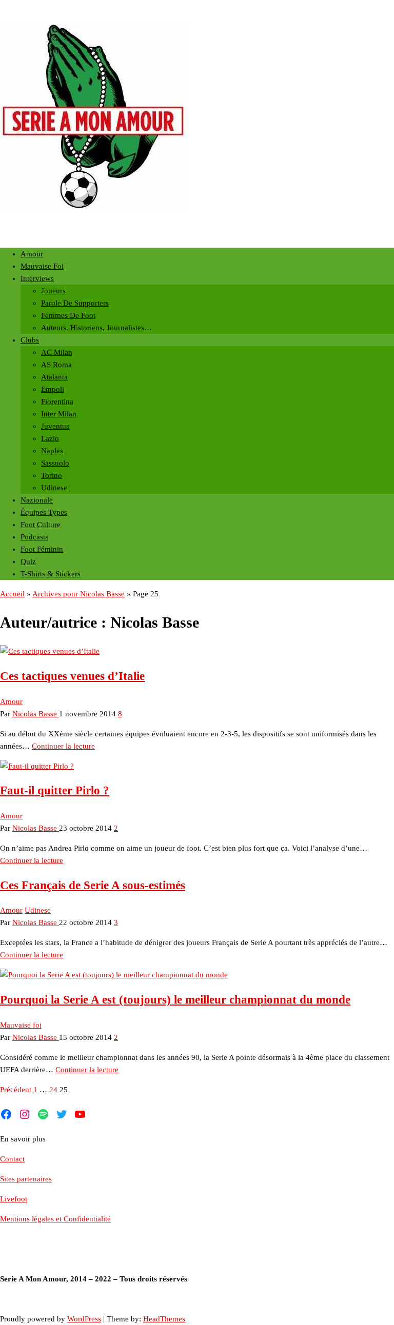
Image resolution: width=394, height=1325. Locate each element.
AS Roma (56, 364)
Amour (32, 254)
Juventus (55, 426)
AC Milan (56, 352)
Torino (51, 475)
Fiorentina (57, 401)
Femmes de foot (68, 315)
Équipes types (44, 512)
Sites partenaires (26, 1179)
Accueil (12, 594)
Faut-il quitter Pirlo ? (54, 790)
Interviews (37, 278)
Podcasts (34, 537)
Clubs (30, 340)
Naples (52, 451)
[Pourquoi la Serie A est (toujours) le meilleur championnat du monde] (114, 975)
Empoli (52, 389)
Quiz (28, 561)
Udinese (54, 488)
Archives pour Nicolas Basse (78, 594)
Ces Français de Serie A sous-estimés (92, 885)
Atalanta (54, 377)
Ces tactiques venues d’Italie (72, 676)
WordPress (84, 1319)
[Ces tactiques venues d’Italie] (50, 651)
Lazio (50, 438)
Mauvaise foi (42, 266)
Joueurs (53, 291)
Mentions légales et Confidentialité (55, 1219)
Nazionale (37, 500)
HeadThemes (164, 1319)
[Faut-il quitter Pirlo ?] (37, 766)
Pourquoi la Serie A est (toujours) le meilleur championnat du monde (175, 999)
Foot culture (41, 524)
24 (53, 1090)
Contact (12, 1159)
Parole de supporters (75, 303)
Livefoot (13, 1199)
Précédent (15, 1090)
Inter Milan (58, 414)
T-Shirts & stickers (51, 574)
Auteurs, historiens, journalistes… (96, 328)
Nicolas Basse (35, 714)
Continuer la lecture (63, 746)
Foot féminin (42, 549)
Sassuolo (55, 463)
